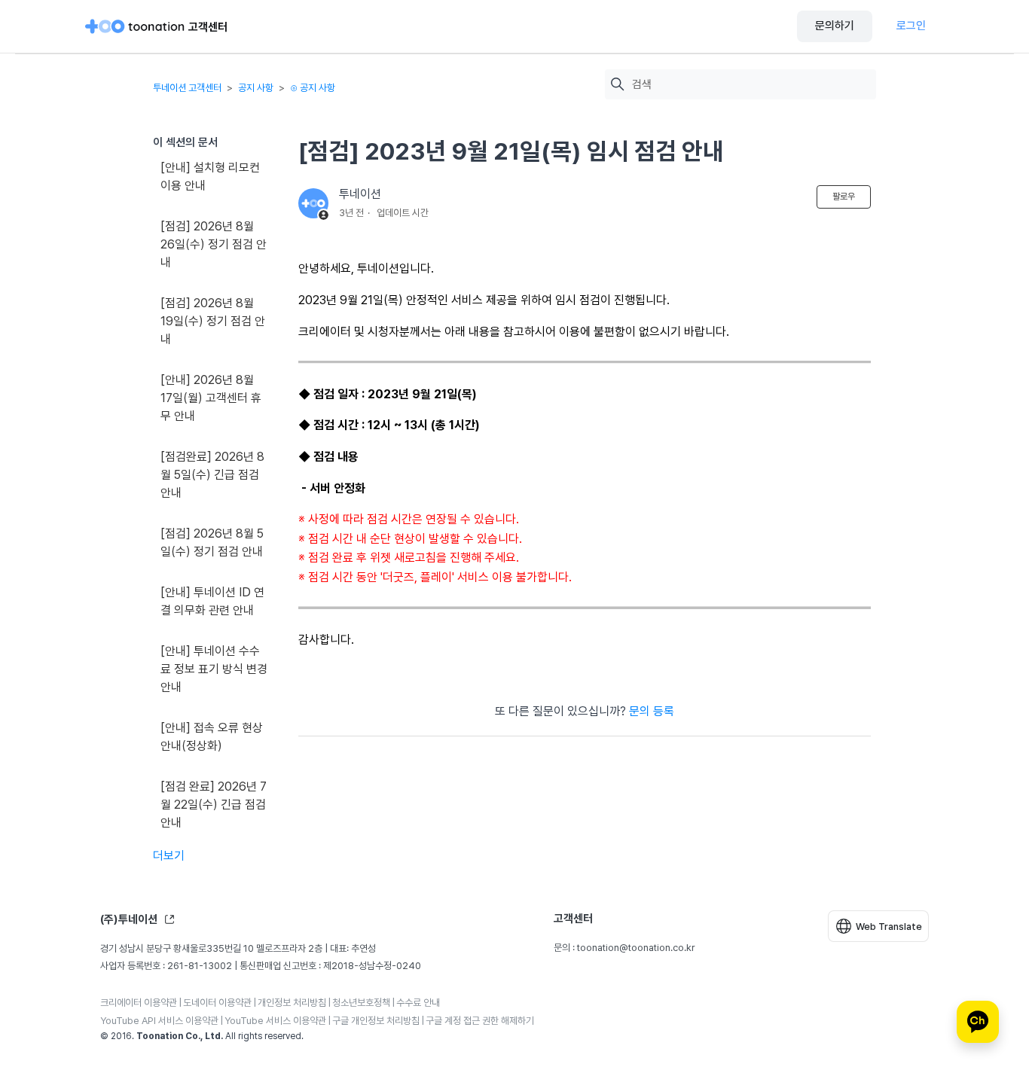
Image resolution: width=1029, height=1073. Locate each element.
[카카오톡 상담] (978, 1022)
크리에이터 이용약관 (138, 1002)
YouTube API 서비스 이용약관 (159, 1020)
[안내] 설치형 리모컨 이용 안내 (210, 176)
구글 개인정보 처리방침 (376, 1020)
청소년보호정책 (361, 1002)
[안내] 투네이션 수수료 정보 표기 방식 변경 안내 (213, 669)
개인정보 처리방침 (292, 1002)
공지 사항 (255, 87)
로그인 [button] (911, 25)
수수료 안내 (418, 1002)
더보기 (169, 856)
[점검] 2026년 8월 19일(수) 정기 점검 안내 (212, 321)
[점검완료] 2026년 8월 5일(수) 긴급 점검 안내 (212, 475)
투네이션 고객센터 (187, 87)
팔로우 (843, 196)
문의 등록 (651, 711)
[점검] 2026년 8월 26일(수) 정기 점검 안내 (213, 244)
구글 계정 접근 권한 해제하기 (480, 1020)
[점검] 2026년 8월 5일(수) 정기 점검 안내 (212, 542)
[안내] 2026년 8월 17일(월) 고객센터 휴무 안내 (210, 398)
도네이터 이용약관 (217, 1002)
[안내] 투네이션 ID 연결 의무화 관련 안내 (212, 601)
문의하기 (834, 25)
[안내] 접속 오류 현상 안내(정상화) (211, 737)
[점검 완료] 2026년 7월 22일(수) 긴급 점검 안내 (213, 804)
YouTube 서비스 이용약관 (275, 1020)
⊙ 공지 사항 (312, 87)
